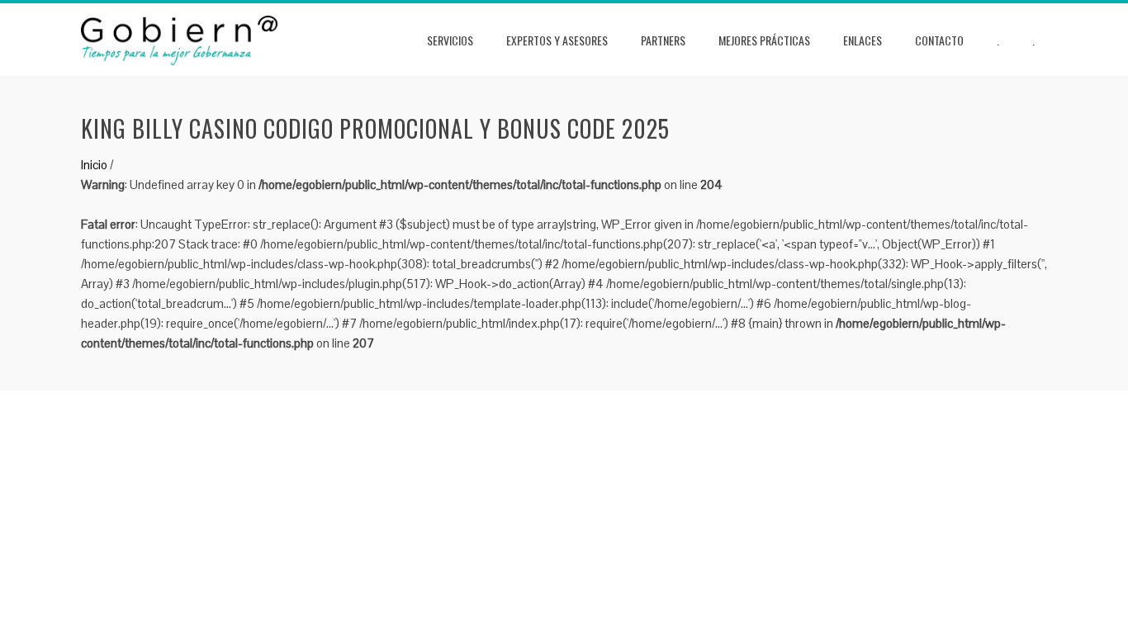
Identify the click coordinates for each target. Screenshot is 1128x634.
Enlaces (862, 40)
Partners (663, 40)
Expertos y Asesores (557, 40)
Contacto (939, 40)
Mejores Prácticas (764, 40)
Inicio (94, 165)
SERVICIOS (450, 40)
